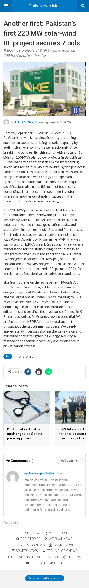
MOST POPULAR (61, 533)
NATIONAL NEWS (60, 539)
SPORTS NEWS (27, 551)
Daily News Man (45, 6)
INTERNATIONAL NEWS (24, 557)
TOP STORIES (25, 356)
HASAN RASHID (27, 122)
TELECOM (74, 557)
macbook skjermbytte (39, 473)
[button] (6, 6)
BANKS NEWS (64, 545)
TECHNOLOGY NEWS (62, 551)
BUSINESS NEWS (32, 545)
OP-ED (58, 563)
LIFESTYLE (38, 563)
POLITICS (52, 557)
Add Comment (70, 460)
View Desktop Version (46, 578)
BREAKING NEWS (29, 533)
